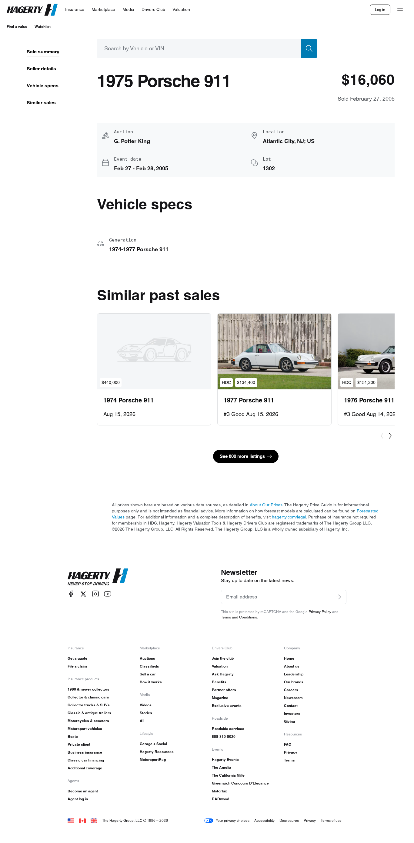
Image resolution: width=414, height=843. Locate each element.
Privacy (290, 752)
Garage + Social (153, 744)
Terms (289, 760)
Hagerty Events (225, 759)
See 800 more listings (242, 456)
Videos (146, 705)
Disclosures (289, 820)
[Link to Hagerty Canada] (82, 820)
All (142, 721)
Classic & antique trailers (89, 713)
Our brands (293, 682)
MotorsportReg (153, 759)
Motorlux (219, 791)
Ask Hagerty (223, 674)
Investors (292, 713)
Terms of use (331, 820)
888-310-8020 (223, 736)
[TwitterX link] (83, 594)
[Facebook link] (71, 594)
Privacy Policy (320, 612)
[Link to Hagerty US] (71, 820)
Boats (73, 736)
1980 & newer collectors (88, 689)
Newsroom (293, 698)
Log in (380, 10)
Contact (291, 706)
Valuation (220, 666)
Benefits (219, 682)
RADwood (220, 799)
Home (289, 658)
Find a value (17, 26)
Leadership (293, 674)
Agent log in (78, 799)
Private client (79, 744)
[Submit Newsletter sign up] (338, 597)
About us (291, 666)
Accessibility (264, 820)
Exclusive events (227, 706)
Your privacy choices (232, 820)
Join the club (223, 658)
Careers (291, 690)
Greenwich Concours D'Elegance (240, 783)
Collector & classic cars (88, 697)
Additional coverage (85, 768)
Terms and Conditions (239, 617)
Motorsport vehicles (85, 729)
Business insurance (85, 752)
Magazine (220, 698)
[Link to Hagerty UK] (94, 820)
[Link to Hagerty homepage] (98, 576)
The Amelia (221, 767)
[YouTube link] (108, 594)
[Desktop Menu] (400, 9)
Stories (146, 713)
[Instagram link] (95, 594)
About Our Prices (266, 504)
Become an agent (83, 791)
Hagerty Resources (157, 752)
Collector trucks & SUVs (89, 705)
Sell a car (148, 674)
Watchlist (43, 26)
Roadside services (228, 729)
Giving (289, 721)
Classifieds (149, 666)
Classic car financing (86, 760)
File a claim (77, 666)
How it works (151, 682)
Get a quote (77, 658)
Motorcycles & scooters (88, 721)
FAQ (287, 744)
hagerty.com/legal (289, 517)
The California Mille (228, 775)
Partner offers (224, 690)
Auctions (147, 658)
